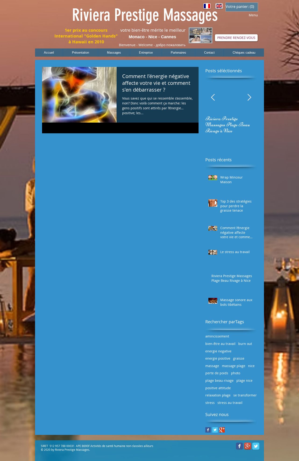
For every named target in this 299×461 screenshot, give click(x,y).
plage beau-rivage (219, 380)
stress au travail (229, 402)
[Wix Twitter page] (255, 446)
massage (212, 366)
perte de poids (216, 373)
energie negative (218, 351)
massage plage (233, 366)
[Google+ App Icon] (247, 446)
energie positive (217, 358)
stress (210, 402)
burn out (245, 343)
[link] (240, 6)
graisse (238, 358)
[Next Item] (249, 97)
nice (251, 366)
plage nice (244, 380)
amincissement (217, 336)
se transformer (245, 395)
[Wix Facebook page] (239, 446)
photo (235, 373)
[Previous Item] (213, 97)
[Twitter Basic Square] (215, 430)
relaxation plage (218, 395)
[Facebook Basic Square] (208, 430)
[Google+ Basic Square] (222, 430)
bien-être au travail (220, 343)
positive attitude (218, 388)
